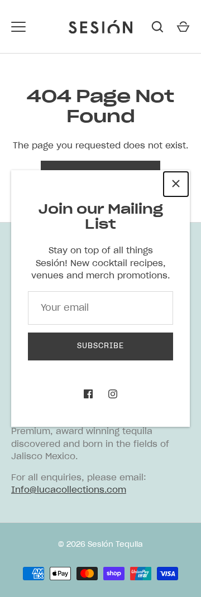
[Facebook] (88, 394)
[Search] (157, 27)
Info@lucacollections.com (68, 490)
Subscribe (100, 346)
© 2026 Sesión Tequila (100, 544)
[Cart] (183, 27)
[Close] (176, 184)
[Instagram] (112, 394)
